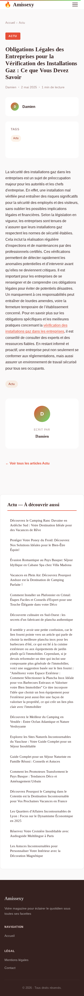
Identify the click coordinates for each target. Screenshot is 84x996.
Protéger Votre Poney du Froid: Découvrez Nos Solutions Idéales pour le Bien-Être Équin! (39, 545)
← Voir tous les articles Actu (27, 463)
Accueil (10, 22)
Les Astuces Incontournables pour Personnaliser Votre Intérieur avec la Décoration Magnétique (35, 851)
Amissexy (19, 4)
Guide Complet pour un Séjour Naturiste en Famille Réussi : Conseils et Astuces (40, 759)
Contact (9, 968)
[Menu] (75, 4)
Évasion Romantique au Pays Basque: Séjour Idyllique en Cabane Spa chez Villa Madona (41, 562)
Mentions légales (16, 960)
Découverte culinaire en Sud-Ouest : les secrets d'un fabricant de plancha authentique (41, 617)
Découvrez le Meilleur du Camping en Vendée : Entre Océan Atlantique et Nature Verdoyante (39, 721)
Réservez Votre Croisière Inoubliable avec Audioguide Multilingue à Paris (39, 833)
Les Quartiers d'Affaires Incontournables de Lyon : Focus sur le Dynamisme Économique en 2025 (41, 816)
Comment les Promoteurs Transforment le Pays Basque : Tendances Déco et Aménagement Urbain (39, 776)
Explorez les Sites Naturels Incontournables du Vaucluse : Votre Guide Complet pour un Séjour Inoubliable (40, 741)
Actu (22, 22)
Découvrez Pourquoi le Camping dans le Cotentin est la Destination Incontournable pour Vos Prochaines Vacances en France (39, 796)
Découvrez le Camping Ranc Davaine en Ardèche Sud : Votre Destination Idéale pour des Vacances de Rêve (41, 525)
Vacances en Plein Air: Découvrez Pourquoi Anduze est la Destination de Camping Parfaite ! (40, 580)
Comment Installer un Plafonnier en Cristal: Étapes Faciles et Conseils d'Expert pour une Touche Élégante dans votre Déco (41, 599)
